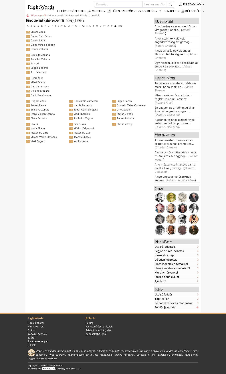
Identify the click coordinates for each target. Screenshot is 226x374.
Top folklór (162, 298)
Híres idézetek (36, 322)
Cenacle (169, 11)
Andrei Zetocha (126, 118)
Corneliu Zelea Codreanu (131, 105)
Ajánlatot (160, 281)
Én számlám (191, 4)
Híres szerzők (122, 11)
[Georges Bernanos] (182, 219)
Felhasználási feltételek (99, 326)
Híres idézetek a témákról (171, 264)
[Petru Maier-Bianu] (160, 230)
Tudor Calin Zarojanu (86, 109)
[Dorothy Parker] (160, 219)
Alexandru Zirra (39, 132)
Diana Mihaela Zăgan (43, 44)
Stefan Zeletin (125, 113)
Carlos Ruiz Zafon (41, 36)
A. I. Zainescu (38, 72)
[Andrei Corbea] (193, 197)
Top (120, 25)
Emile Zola (80, 124)
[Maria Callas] (160, 208)
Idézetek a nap (164, 255)
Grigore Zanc (38, 100)
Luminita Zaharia (40, 54)
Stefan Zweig (124, 124)
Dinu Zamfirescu (40, 90)
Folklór (148, 11)
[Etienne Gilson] (160, 197)
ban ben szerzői (153, 4)
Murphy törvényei (166, 272)
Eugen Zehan (124, 100)
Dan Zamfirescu (40, 86)
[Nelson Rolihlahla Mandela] (171, 230)
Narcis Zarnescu (83, 105)
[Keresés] (170, 4)
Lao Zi (34, 124)
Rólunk (89, 322)
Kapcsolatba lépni (96, 333)
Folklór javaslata (165, 307)
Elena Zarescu (39, 118)
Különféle (192, 11)
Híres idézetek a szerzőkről (172, 268)
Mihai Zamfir (38, 82)
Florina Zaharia (39, 49)
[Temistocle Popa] (193, 208)
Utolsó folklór (163, 294)
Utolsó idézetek (165, 246)
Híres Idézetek (71, 11)
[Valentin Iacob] (182, 208)
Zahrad (35, 63)
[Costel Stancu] (171, 208)
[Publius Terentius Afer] (193, 219)
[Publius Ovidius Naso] (182, 197)
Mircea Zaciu (38, 31)
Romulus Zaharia (40, 59)
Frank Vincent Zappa (43, 113)
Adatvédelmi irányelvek (99, 330)
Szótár (31, 337)
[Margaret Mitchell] (171, 219)
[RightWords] (27, 15)
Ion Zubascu (81, 141)
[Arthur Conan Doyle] (171, 197)
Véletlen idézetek (166, 259)
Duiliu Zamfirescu (41, 95)
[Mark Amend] (182, 230)
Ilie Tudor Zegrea (83, 118)
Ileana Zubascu (82, 136)
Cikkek (32, 344)
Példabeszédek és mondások (173, 303)
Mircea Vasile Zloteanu (44, 136)
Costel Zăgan (38, 40)
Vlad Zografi (38, 141)
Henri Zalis (37, 77)
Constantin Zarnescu (86, 100)
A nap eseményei (38, 341)
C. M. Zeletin (124, 109)
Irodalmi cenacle (37, 333)
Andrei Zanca (38, 105)
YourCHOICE (49, 369)
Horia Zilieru (38, 128)
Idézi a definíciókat (167, 276)
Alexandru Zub (82, 132)
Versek (97, 11)
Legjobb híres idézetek (169, 251)
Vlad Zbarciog (82, 113)
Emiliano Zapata (40, 109)
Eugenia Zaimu (39, 67)
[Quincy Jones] (193, 230)
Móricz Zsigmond (84, 128)
